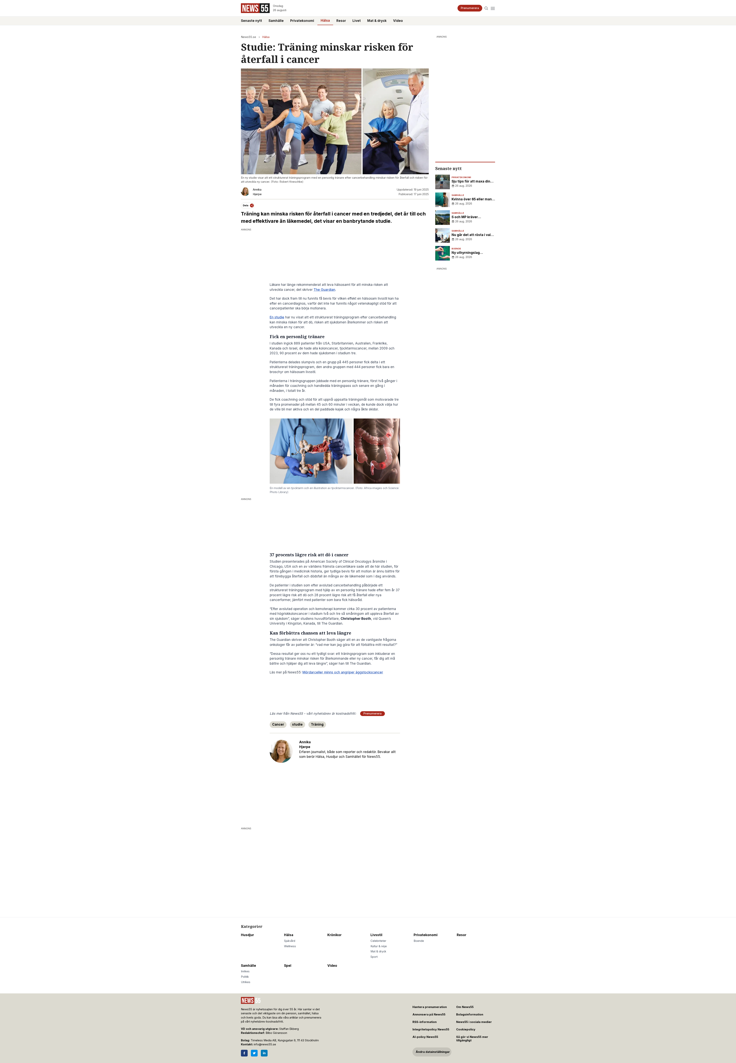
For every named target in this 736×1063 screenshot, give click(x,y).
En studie (277, 317)
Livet (356, 21)
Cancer (278, 724)
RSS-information (424, 1022)
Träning (317, 724)
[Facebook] (244, 1053)
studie (297, 724)
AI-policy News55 (425, 1037)
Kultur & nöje (378, 946)
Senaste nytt (251, 21)
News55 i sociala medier (474, 1022)
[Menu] (492, 8)
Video (398, 21)
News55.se (248, 37)
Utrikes (245, 982)
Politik (245, 976)
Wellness (290, 946)
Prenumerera (470, 8)
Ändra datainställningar (433, 1052)
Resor (341, 21)
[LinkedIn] (264, 1053)
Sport (374, 957)
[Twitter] (254, 1053)
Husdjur (247, 935)
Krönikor (334, 935)
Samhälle (276, 21)
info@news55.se (265, 1044)
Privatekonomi (302, 21)
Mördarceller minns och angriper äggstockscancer (342, 672)
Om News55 (465, 1007)
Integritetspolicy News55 (430, 1029)
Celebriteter (378, 941)
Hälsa (325, 20)
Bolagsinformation (469, 1014)
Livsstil (376, 935)
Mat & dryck (377, 21)
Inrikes (245, 971)
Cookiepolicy (465, 1029)
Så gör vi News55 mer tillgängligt (472, 1038)
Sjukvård (289, 941)
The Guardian (324, 290)
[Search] (486, 8)
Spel (287, 966)
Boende (419, 941)
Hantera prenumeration (429, 1007)
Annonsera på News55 (428, 1014)
